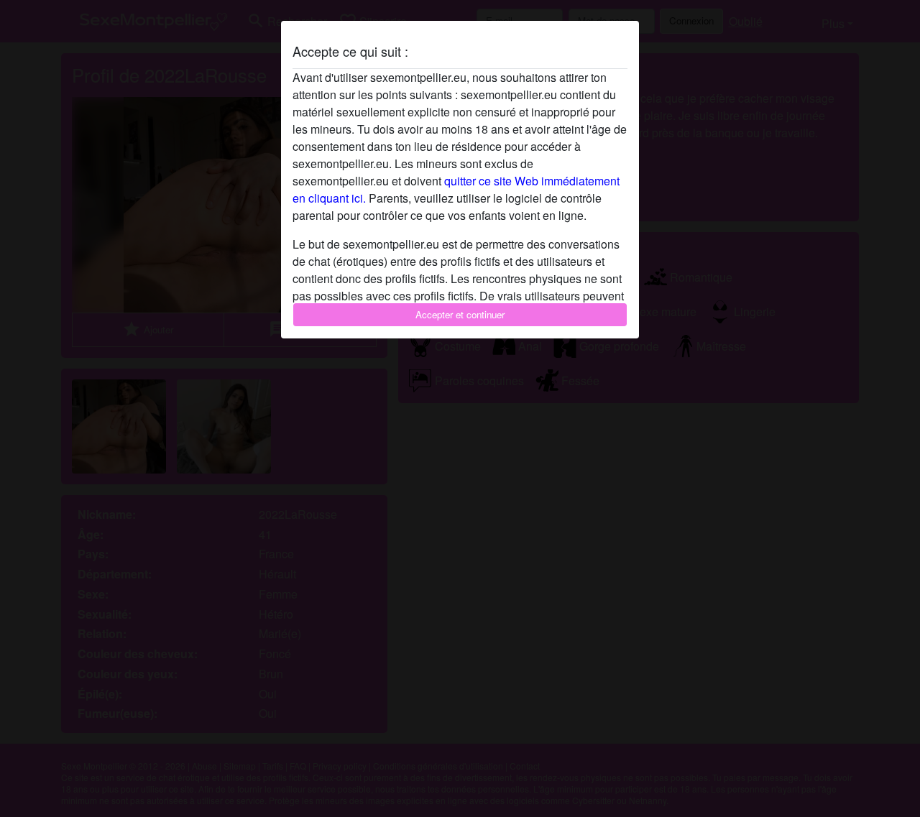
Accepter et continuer (460, 314)
